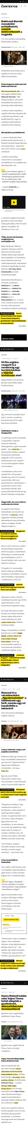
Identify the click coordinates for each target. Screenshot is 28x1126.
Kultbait (4, 14)
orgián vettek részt (8, 622)
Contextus (4, 721)
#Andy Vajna (4, 992)
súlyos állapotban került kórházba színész (11, 1071)
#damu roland (11, 992)
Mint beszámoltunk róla (10, 91)
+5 (25, 358)
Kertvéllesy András (6, 47)
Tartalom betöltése (11, 919)
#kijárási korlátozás (6, 358)
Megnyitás (6, 924)
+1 (25, 689)
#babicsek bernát (5, 17)
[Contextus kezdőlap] (9, 6)
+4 (25, 17)
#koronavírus (15, 358)
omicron (14, 514)
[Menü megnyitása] (25, 6)
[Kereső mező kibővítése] (21, 6)
